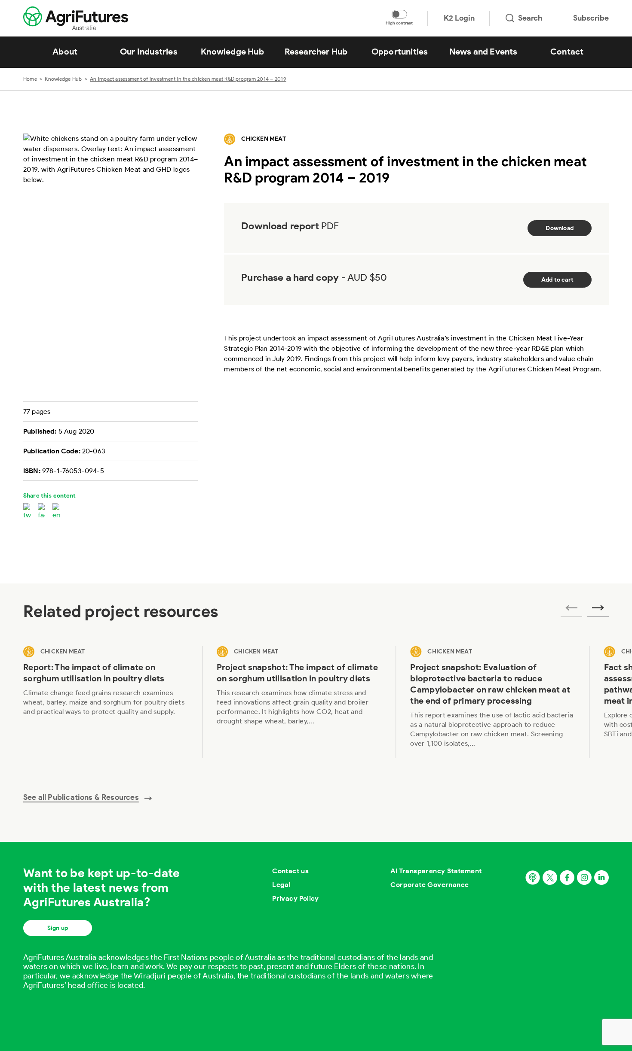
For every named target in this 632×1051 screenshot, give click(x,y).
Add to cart (557, 279)
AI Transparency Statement (436, 871)
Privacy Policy (295, 898)
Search (530, 18)
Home (30, 79)
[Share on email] (56, 511)
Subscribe (591, 18)
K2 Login (459, 18)
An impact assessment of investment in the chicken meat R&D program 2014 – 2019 (188, 79)
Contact (566, 51)
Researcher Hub (316, 51)
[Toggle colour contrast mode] (399, 14)
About (64, 51)
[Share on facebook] (41, 511)
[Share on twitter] (27, 511)
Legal (281, 885)
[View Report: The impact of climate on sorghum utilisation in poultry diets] (105, 702)
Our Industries (149, 51)
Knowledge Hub (232, 51)
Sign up (57, 928)
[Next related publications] (598, 610)
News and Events (483, 51)
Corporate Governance (429, 885)
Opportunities (399, 51)
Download (560, 228)
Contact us (290, 871)
